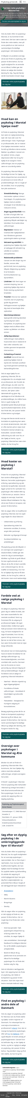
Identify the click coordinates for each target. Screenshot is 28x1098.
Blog (13, 1095)
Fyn (8, 1034)
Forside (2, 1095)
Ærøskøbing (8, 891)
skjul (17, 1067)
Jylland (14, 1028)
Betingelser (24, 1095)
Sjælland (16, 1034)
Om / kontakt (7, 1095)
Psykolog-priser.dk (9, 2)
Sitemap (18, 1095)
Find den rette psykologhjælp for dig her (14, 21)
